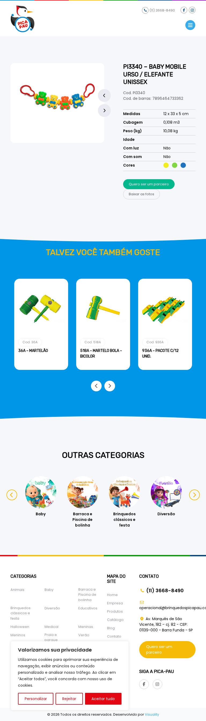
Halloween (19, 626)
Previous (104, 95)
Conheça (41, 368)
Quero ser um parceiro (149, 184)
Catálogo (115, 619)
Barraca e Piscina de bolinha (87, 594)
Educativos (87, 608)
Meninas (85, 626)
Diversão (52, 608)
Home (112, 594)
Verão (83, 635)
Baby (49, 589)
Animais (17, 589)
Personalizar (36, 698)
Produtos (115, 611)
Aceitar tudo (103, 698)
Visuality (152, 714)
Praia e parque (51, 637)
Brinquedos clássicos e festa (20, 613)
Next (104, 110)
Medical (51, 626)
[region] (70, 675)
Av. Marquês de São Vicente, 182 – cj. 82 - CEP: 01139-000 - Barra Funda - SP (166, 624)
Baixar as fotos (141, 194)
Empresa (115, 603)
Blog (111, 628)
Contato (114, 636)
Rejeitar (69, 698)
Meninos (17, 635)
